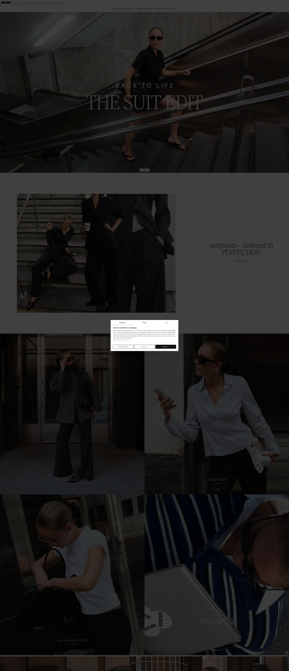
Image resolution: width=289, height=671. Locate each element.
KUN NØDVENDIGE (123, 346)
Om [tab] (167, 322)
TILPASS (144, 346)
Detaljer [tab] (144, 322)
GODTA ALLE (165, 346)
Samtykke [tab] (122, 322)
